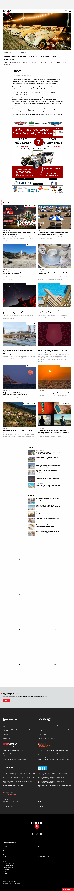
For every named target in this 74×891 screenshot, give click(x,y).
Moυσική (5, 850)
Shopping (40, 848)
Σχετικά (6, 202)
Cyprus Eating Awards (43, 856)
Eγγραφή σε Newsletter (9, 863)
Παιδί (39, 845)
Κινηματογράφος (7, 852)
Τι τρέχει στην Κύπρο (19, 52)
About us (5, 871)
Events (4, 856)
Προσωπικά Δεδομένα (8, 867)
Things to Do (8, 52)
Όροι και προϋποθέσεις (9, 865)
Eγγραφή (6, 700)
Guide (39, 850)
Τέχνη (39, 847)
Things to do (6, 230)
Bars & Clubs (6, 847)
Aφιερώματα (41, 852)
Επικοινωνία (6, 869)
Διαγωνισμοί (41, 854)
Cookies (5, 873)
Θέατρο (5, 854)
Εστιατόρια (6, 845)
